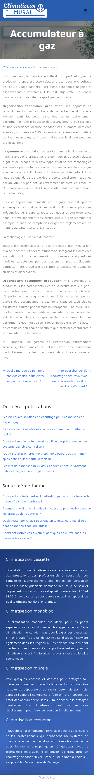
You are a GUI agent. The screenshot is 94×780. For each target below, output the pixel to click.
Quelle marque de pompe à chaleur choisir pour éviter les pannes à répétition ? (25, 376)
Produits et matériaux (19, 67)
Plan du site (47, 777)
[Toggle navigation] (86, 10)
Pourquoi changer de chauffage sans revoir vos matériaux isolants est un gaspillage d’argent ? (69, 378)
